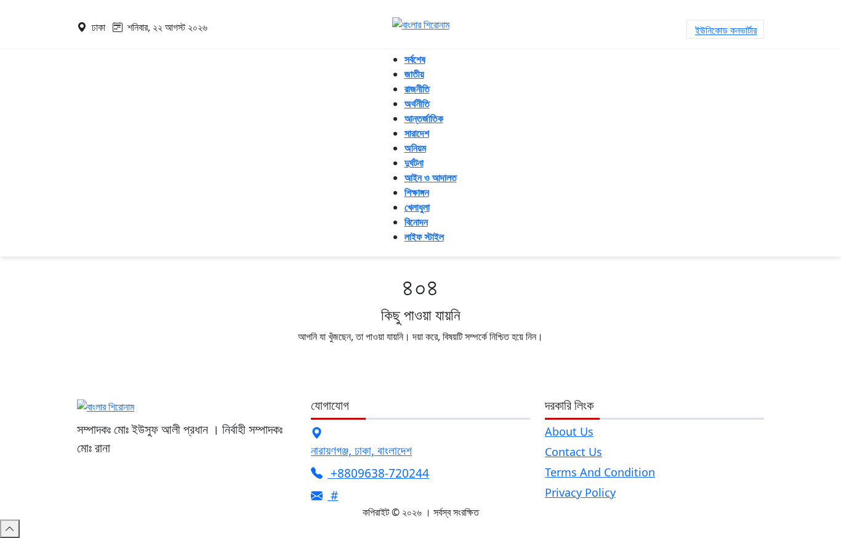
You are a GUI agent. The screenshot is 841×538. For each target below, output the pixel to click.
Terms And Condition (600, 472)
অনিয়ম (415, 148)
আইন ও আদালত (430, 177)
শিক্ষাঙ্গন (416, 192)
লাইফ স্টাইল (424, 236)
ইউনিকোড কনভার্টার (726, 30)
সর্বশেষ (414, 59)
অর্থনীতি (417, 103)
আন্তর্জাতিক (423, 118)
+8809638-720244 (378, 473)
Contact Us (573, 451)
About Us (569, 431)
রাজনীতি (417, 89)
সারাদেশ (416, 133)
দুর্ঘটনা (414, 162)
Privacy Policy (580, 492)
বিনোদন (416, 222)
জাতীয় (414, 74)
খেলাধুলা (417, 207)
